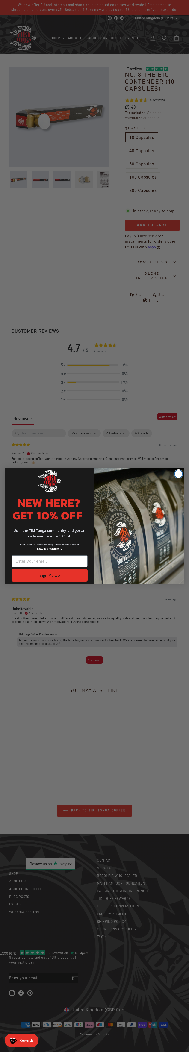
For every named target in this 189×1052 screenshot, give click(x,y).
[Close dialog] (178, 474)
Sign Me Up (49, 575)
